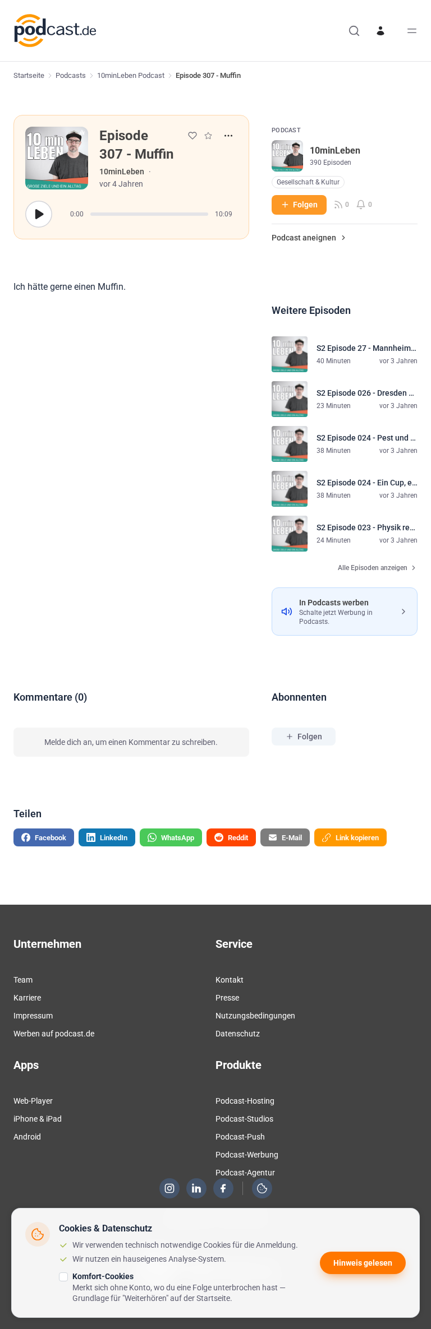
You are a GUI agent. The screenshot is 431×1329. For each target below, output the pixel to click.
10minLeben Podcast (130, 75)
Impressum (33, 1015)
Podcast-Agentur (245, 1172)
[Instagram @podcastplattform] (169, 1188)
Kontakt (230, 979)
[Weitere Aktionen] (228, 136)
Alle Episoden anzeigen (372, 568)
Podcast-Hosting (245, 1100)
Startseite (28, 75)
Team (23, 979)
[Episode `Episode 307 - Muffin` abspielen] (38, 214)
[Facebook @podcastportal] (223, 1188)
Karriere (27, 997)
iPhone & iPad (37, 1118)
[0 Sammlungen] (208, 135)
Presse (227, 997)
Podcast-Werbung (247, 1154)
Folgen (305, 204)
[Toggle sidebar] (412, 31)
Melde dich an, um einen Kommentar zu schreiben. (131, 742)
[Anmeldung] (380, 31)
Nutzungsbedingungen (255, 1015)
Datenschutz (238, 1033)
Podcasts (71, 75)
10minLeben (121, 171)
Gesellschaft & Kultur (308, 182)
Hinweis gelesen (362, 1262)
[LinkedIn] (196, 1188)
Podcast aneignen (304, 237)
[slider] (149, 214)
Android (27, 1136)
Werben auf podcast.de (53, 1033)
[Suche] (354, 31)
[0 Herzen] (192, 135)
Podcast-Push (240, 1136)
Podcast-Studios (244, 1118)
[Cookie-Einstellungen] (262, 1188)
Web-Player (33, 1100)
